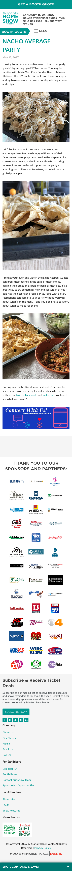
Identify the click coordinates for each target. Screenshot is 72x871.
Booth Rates (10, 774)
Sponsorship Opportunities (18, 785)
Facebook (30, 395)
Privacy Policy (42, 848)
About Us (8, 732)
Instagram (48, 395)
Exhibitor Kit (10, 769)
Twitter (20, 395)
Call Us (7, 755)
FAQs (6, 805)
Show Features (11, 810)
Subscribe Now (16, 712)
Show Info (9, 799)
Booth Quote (14, 31)
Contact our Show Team (17, 780)
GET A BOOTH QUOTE (36, 4)
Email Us (8, 749)
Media (6, 743)
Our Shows (9, 738)
